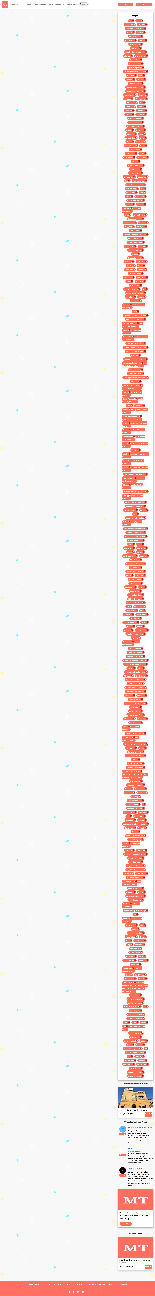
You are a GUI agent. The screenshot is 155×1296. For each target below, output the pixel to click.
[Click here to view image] (122, 1129)
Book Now (148, 1113)
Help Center (125, 1284)
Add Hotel (27, 4)
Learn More (126, 1224)
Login (125, 5)
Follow (122, 1134)
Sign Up (144, 5)
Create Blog (15, 4)
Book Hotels (72, 4)
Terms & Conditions (97, 1284)
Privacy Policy (112, 1284)
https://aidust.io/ (134, 1151)
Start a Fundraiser (56, 4)
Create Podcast (40, 4)
